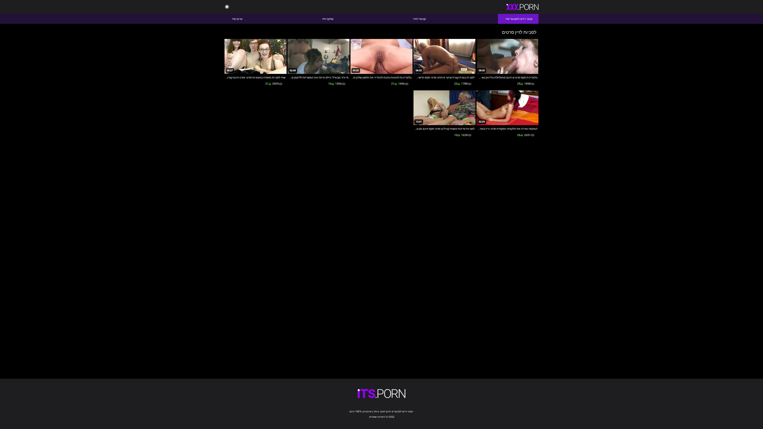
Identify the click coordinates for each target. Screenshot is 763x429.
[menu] (227, 7)
